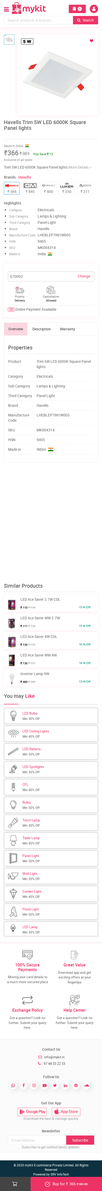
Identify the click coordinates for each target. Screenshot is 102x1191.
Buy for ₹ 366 (70, 1183)
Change (84, 276)
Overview (15, 328)
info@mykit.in (54, 1057)
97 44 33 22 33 (54, 1063)
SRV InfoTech (59, 1174)
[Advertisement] (51, 523)
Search (88, 20)
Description (41, 328)
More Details (79, 167)
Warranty (67, 328)
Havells (24, 177)
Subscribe (80, 1140)
